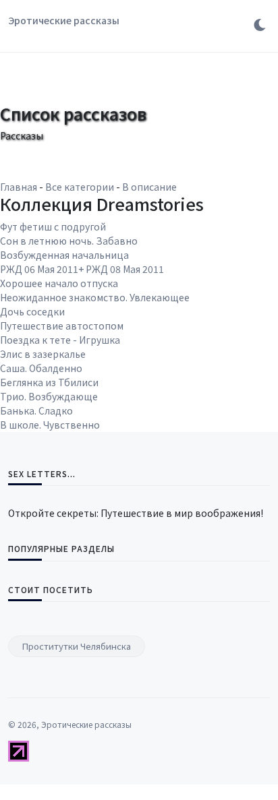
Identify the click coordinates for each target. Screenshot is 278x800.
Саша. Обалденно (41, 368)
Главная (18, 186)
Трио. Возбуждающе (49, 396)
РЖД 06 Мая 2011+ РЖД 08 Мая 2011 (82, 269)
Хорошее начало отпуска (59, 283)
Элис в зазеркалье (43, 354)
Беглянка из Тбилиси (49, 382)
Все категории (79, 186)
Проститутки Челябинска (76, 646)
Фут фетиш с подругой (53, 226)
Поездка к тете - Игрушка (60, 339)
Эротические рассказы (63, 20)
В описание (149, 186)
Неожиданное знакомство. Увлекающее (95, 297)
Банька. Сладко (36, 410)
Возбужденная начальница (64, 254)
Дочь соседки (32, 311)
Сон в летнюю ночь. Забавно (69, 240)
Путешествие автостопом (61, 325)
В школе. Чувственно (50, 424)
